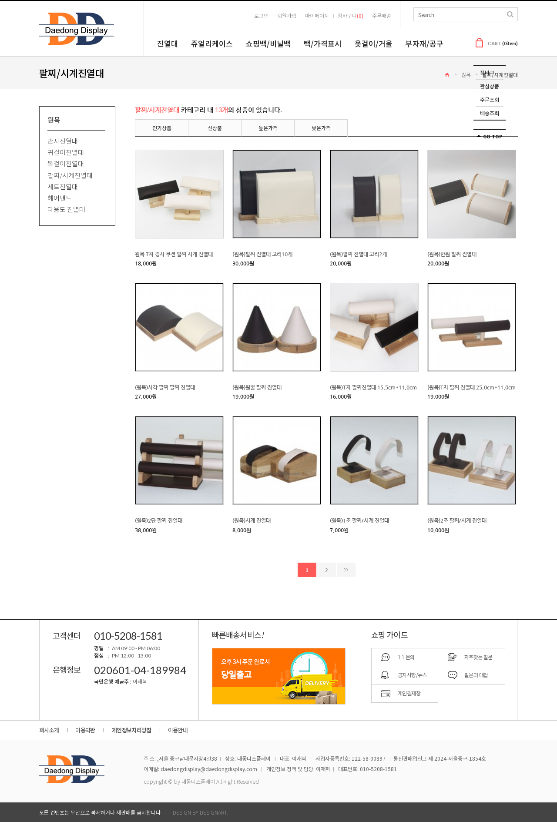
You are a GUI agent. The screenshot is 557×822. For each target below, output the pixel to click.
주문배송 (381, 15)
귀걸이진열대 (65, 152)
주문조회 (489, 99)
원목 (466, 74)
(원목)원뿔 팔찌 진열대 (257, 387)
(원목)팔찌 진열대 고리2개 (358, 254)
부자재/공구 (424, 43)
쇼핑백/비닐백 (268, 43)
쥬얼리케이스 (212, 43)
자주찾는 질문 (478, 657)
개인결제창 (409, 693)
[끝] (346, 570)
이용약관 (85, 730)
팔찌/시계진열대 (70, 175)
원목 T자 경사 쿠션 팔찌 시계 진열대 (174, 254)
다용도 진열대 (66, 209)
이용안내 (178, 730)
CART (503, 43)
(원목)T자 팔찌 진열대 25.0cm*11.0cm (471, 387)
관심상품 (489, 86)
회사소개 (49, 730)
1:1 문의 (406, 657)
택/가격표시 (323, 43)
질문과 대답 (476, 674)
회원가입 (286, 15)
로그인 (261, 15)
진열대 (167, 43)
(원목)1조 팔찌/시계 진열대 (359, 521)
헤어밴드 (59, 197)
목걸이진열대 (65, 163)
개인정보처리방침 (131, 730)
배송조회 (489, 113)
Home (447, 75)
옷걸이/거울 (374, 43)
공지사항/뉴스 (412, 674)
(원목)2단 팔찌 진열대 (158, 521)
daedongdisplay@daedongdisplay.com (209, 768)
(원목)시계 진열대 (251, 521)
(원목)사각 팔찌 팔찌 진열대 (165, 387)
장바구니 (489, 72)
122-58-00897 (369, 758)
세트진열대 (62, 186)
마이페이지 (317, 15)
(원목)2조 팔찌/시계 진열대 (457, 521)
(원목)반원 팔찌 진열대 (451, 254)
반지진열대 (62, 140)
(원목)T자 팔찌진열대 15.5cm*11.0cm (373, 387)
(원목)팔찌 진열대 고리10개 (262, 254)
